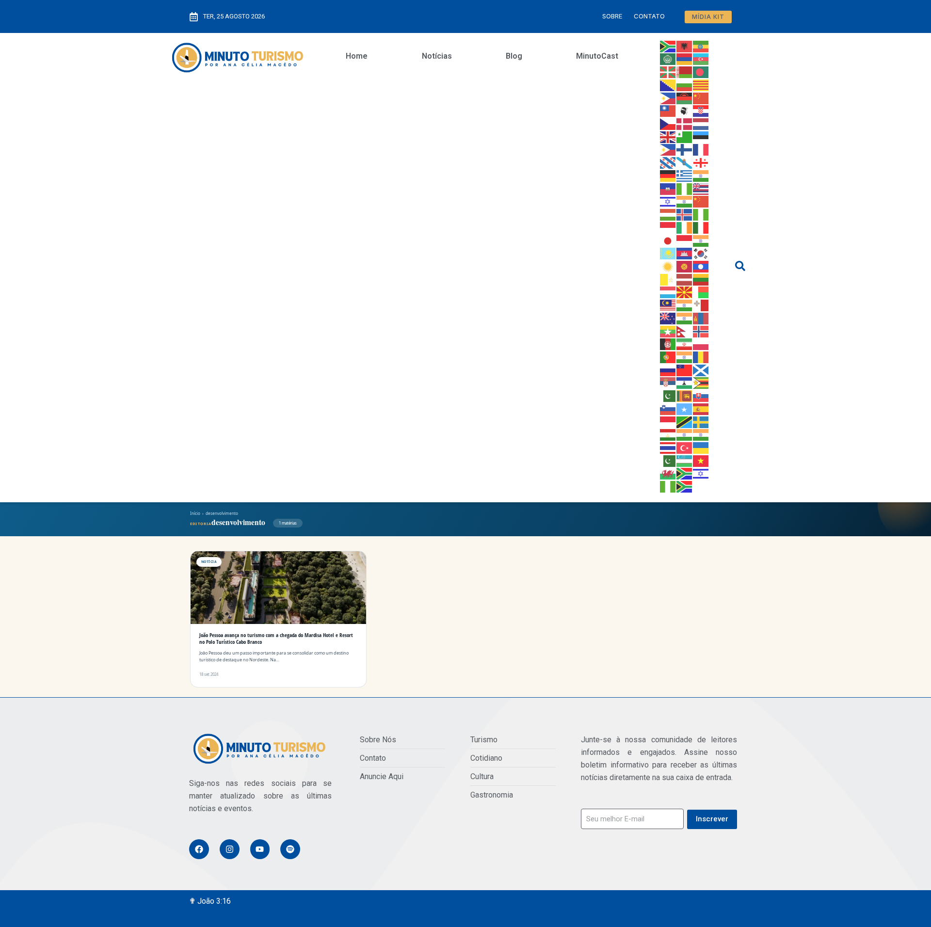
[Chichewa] (684, 97)
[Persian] (684, 343)
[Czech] (668, 123)
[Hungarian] (668, 213)
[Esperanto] (684, 136)
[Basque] (668, 71)
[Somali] (684, 408)
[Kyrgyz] (684, 265)
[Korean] (701, 253)
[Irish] (684, 227)
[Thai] (668, 447)
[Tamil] (684, 434)
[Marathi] (684, 317)
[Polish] (701, 343)
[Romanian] (701, 356)
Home (357, 56)
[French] (701, 149)
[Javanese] (684, 240)
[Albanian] (684, 45)
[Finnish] (684, 149)
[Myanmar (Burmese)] (668, 330)
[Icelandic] (684, 213)
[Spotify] (290, 849)
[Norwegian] (701, 330)
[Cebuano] (668, 97)
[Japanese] (668, 240)
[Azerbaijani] (701, 58)
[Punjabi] (684, 356)
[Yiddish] (701, 473)
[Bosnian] (668, 84)
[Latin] (668, 278)
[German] (668, 175)
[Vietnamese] (701, 460)
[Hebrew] (668, 201)
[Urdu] (668, 460)
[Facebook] (199, 849)
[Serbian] (668, 382)
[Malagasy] (701, 292)
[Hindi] (684, 201)
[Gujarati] (701, 175)
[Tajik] (668, 434)
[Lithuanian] (701, 278)
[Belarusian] (684, 71)
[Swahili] (684, 421)
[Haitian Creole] (668, 188)
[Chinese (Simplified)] (701, 97)
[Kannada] (701, 240)
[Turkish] (684, 447)
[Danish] (684, 123)
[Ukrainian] (701, 447)
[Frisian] (668, 162)
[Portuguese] (668, 356)
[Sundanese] (668, 421)
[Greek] (684, 175)
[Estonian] (701, 136)
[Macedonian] (684, 292)
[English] (668, 136)
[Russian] (668, 369)
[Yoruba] (668, 485)
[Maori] (668, 317)
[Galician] (684, 162)
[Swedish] (701, 421)
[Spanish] (701, 408)
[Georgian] (701, 162)
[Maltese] (701, 304)
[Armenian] (684, 58)
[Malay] (668, 304)
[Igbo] (701, 213)
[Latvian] (684, 278)
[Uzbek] (684, 460)
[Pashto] (668, 343)
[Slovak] (701, 395)
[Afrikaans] (668, 45)
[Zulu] (684, 485)
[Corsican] (684, 110)
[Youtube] (260, 849)
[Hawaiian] (701, 188)
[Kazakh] (668, 253)
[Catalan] (701, 84)
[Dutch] (701, 123)
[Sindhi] (668, 395)
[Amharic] (701, 45)
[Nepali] (684, 330)
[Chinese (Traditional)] (668, 110)
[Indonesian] (668, 227)
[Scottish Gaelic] (701, 369)
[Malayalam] (684, 304)
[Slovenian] (668, 408)
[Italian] (701, 227)
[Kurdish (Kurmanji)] (668, 265)
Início (195, 513)
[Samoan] (684, 369)
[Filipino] (668, 149)
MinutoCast (597, 56)
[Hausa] (684, 188)
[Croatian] (701, 110)
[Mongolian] (701, 317)
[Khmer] (684, 253)
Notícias (437, 56)
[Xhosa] (684, 473)
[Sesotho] (684, 382)
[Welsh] (668, 473)
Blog (514, 56)
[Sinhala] (684, 395)
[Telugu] (701, 434)
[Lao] (701, 265)
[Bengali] (701, 71)
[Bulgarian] (684, 84)
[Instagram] (230, 849)
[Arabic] (668, 58)
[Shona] (701, 382)
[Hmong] (701, 201)
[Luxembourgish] (668, 292)
